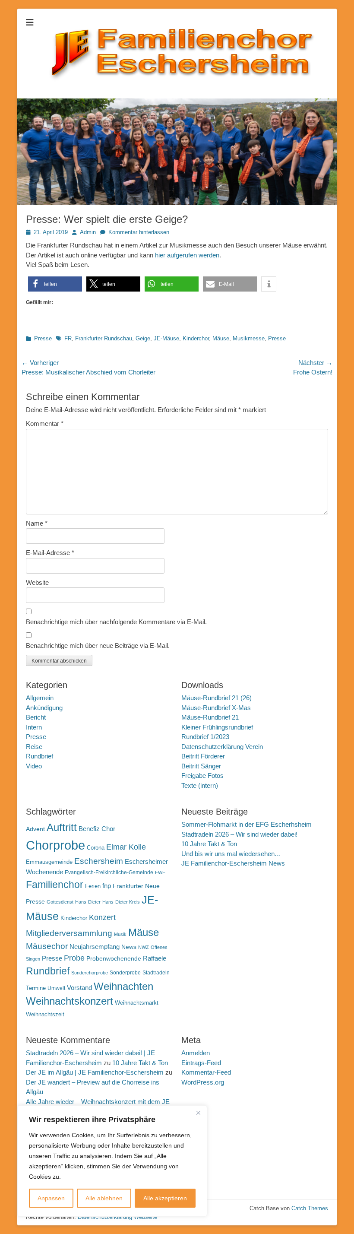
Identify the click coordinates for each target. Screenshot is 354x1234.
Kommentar (44, 423)
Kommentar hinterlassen (138, 232)
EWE (160, 872)
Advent (35, 828)
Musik (120, 934)
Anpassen (51, 1198)
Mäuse (220, 338)
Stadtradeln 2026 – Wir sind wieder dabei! (239, 834)
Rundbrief (39, 756)
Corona (95, 847)
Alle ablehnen (104, 1198)
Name (36, 523)
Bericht (36, 717)
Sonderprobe (125, 972)
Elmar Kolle (126, 847)
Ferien (93, 886)
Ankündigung (44, 707)
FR (68, 338)
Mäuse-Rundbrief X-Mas (216, 707)
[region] (112, 1161)
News (128, 946)
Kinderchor (196, 338)
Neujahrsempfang (95, 946)
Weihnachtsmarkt (136, 1002)
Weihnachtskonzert (69, 1001)
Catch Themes (309, 1208)
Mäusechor (47, 946)
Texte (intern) (199, 785)
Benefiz (89, 828)
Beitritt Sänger (201, 766)
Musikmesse (249, 338)
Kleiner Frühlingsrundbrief (217, 727)
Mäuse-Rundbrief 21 (210, 717)
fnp (106, 885)
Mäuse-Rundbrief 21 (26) (216, 697)
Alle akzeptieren (165, 1198)
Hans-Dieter (88, 901)
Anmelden (195, 1052)
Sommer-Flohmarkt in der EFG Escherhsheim (246, 824)
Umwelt (56, 988)
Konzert (102, 917)
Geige (143, 338)
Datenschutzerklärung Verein (222, 746)
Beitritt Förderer (203, 756)
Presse (43, 338)
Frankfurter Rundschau (103, 338)
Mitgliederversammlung (69, 933)
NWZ (143, 947)
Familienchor (54, 884)
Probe (74, 958)
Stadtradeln (156, 972)
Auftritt (62, 827)
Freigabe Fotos (202, 775)
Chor (108, 828)
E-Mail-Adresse (50, 552)
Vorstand (79, 987)
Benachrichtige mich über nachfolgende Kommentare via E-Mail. (116, 621)
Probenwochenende (113, 958)
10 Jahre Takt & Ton (209, 843)
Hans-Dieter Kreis (121, 901)
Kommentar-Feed (206, 1072)
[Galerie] (177, 202)
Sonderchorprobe (89, 972)
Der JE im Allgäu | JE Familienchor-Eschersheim (95, 1072)
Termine (36, 988)
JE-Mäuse (166, 338)
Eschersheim (98, 861)
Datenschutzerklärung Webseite (117, 1217)
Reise (34, 746)
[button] (55, 284)
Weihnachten (123, 986)
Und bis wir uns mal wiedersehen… (231, 853)
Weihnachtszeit (45, 1014)
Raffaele (154, 958)
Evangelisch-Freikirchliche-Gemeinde (109, 872)
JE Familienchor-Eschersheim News (233, 863)
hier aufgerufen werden (187, 255)
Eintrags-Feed (201, 1062)
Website (37, 582)
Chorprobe (55, 845)
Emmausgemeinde (49, 862)
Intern (34, 727)
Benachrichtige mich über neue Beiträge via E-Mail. (98, 645)
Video (34, 766)
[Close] (198, 1112)
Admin (88, 232)
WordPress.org (202, 1082)
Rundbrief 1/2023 (205, 736)
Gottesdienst (60, 901)
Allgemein (40, 697)
